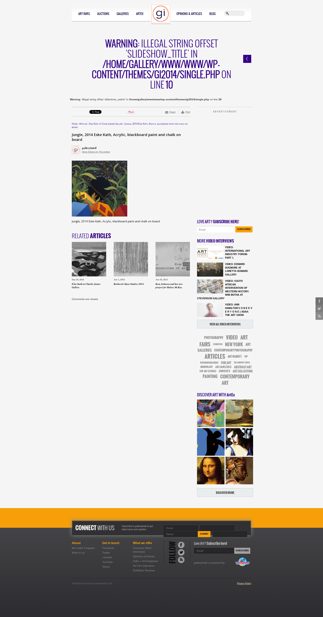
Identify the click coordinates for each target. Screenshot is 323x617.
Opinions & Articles (189, 13)
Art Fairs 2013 (223, 367)
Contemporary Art (235, 379)
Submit (204, 534)
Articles (83, 123)
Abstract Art (243, 367)
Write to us (78, 552)
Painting (210, 376)
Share (172, 112)
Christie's (224, 371)
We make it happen (83, 547)
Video (232, 337)
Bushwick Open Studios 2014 (129, 284)
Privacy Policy (244, 583)
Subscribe (244, 229)
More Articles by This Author (96, 152)
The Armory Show (242, 362)
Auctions (103, 13)
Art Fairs (84, 13)
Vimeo (106, 566)
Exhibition (217, 344)
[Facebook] (181, 544)
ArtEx (139, 13)
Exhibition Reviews (144, 570)
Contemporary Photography (233, 350)
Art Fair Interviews (143, 565)
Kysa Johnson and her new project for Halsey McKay (169, 285)
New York (234, 344)
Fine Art (226, 362)
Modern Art (206, 367)
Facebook (108, 547)
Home (74, 123)
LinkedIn (107, 557)
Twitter (106, 552)
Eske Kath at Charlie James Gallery (106, 123)
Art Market (235, 356)
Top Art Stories (207, 371)
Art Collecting (243, 371)
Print (187, 112)
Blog (212, 13)
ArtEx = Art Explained (145, 561)
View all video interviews (225, 324)
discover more (225, 492)
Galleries (123, 13)
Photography (213, 337)
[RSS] (181, 559)
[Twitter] (181, 552)
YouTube (107, 561)
